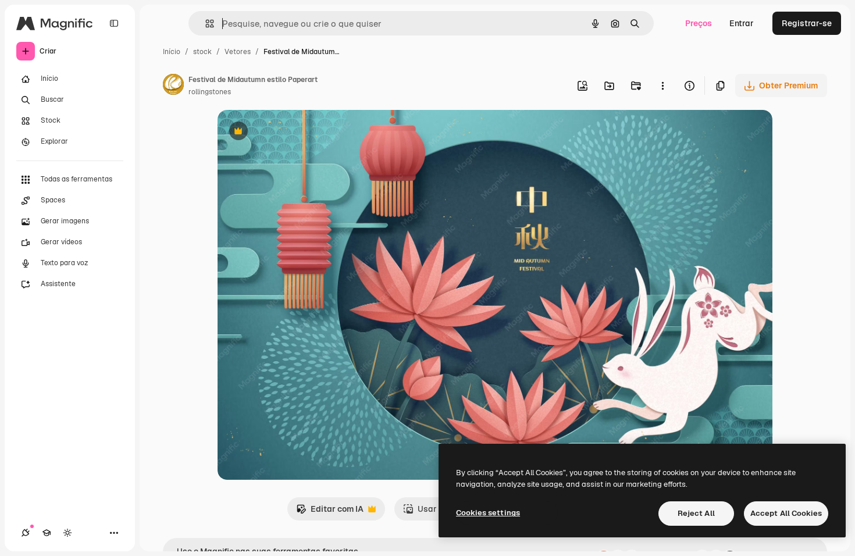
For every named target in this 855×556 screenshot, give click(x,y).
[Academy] (46, 532)
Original (292, 132)
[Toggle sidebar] (114, 23)
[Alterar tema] (67, 532)
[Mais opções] (662, 85)
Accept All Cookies (786, 513)
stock (202, 51)
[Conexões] (25, 532)
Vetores (238, 51)
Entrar (741, 23)
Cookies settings (488, 513)
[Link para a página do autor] (173, 86)
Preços (698, 23)
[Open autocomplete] (205, 23)
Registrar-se (807, 23)
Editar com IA (330, 512)
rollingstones (209, 92)
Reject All (696, 513)
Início (171, 51)
